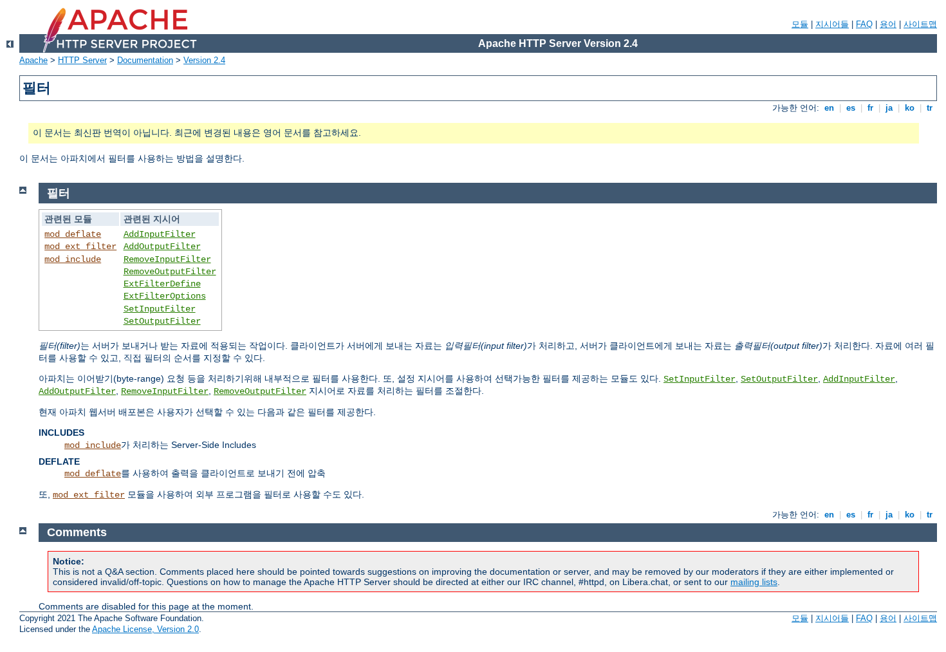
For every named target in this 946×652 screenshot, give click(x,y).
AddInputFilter (160, 234)
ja (889, 108)
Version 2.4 (204, 60)
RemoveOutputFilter (170, 271)
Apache (33, 60)
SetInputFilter (160, 309)
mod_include (72, 259)
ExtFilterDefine (162, 284)
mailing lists (753, 582)
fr (870, 108)
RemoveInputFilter (167, 259)
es (851, 108)
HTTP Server (82, 60)
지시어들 (832, 24)
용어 (888, 24)
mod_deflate (72, 234)
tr (929, 108)
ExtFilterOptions (165, 296)
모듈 (800, 24)
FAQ (864, 24)
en (829, 108)
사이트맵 (920, 24)
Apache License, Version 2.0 (145, 629)
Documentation (145, 60)
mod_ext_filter (80, 246)
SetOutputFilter (162, 321)
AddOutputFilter (162, 246)
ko (909, 108)
